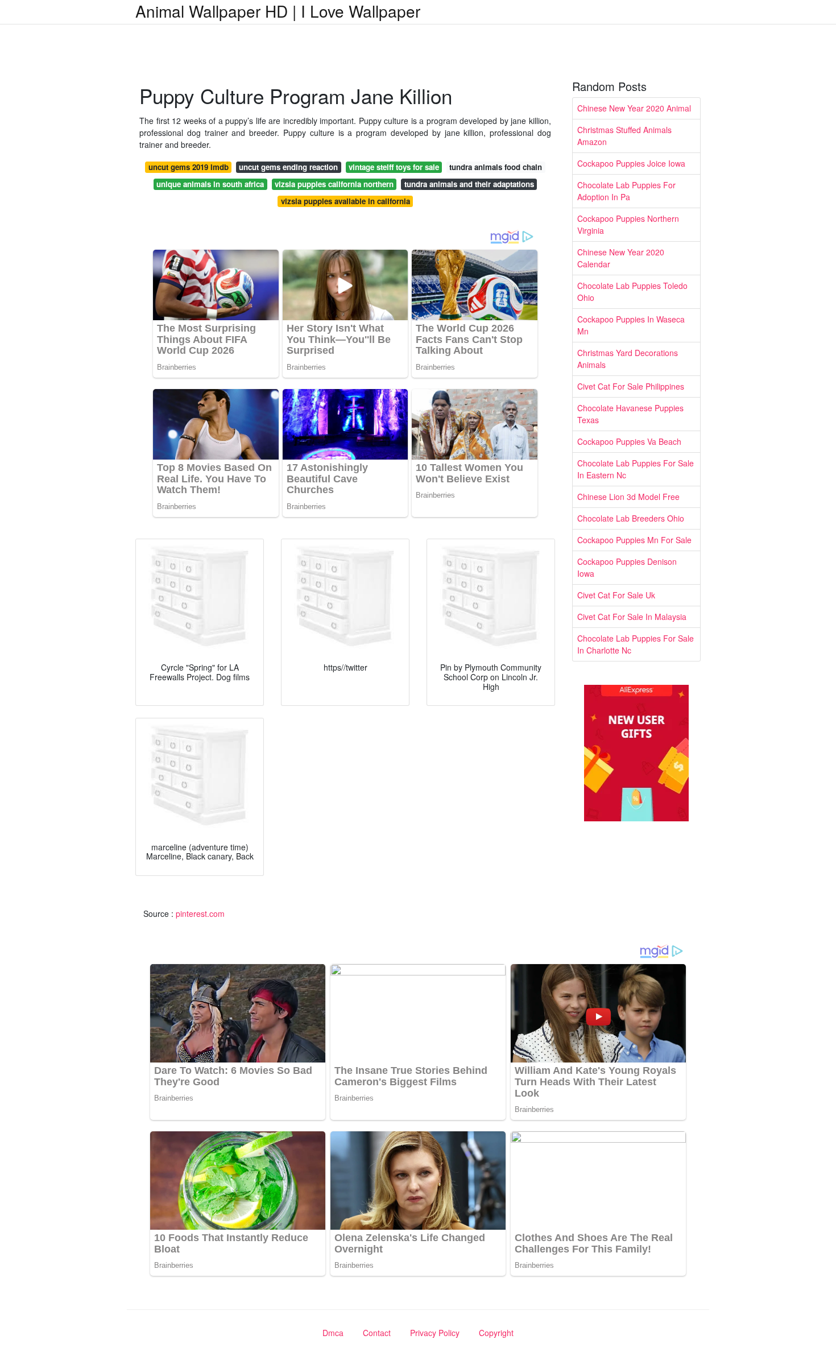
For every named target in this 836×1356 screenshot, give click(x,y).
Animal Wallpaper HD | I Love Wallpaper (277, 11)
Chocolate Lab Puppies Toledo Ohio (632, 291)
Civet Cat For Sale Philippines (630, 386)
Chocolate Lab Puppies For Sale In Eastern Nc (635, 469)
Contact (377, 1332)
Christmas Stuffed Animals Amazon (624, 135)
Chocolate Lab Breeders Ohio (630, 518)
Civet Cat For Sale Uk (616, 595)
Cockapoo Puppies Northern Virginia (628, 224)
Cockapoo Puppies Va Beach (629, 441)
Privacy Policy (435, 1332)
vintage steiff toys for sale (394, 167)
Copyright (496, 1332)
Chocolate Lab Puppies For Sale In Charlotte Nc (635, 644)
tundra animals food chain (495, 167)
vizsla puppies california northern (334, 184)
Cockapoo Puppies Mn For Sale (634, 539)
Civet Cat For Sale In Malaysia (631, 616)
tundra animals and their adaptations (469, 184)
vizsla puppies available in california (345, 201)
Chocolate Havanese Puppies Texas (630, 413)
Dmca (332, 1332)
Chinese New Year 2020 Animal (634, 108)
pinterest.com (200, 913)
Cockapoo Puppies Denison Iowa (627, 567)
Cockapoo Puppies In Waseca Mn (631, 325)
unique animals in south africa (210, 184)
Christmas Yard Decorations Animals (627, 358)
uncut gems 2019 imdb (188, 167)
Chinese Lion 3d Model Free (628, 496)
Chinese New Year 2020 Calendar (620, 258)
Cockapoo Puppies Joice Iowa (631, 163)
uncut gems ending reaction (288, 167)
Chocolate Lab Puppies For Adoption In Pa (626, 190)
